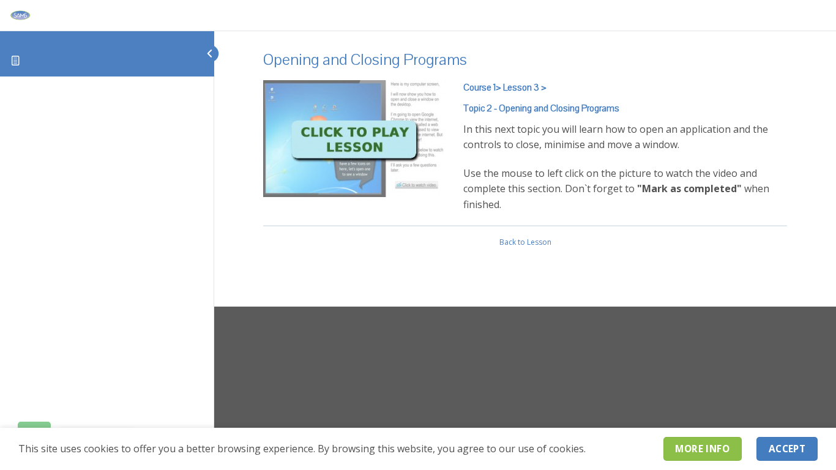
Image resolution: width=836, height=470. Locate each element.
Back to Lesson (525, 242)
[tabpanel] (525, 146)
